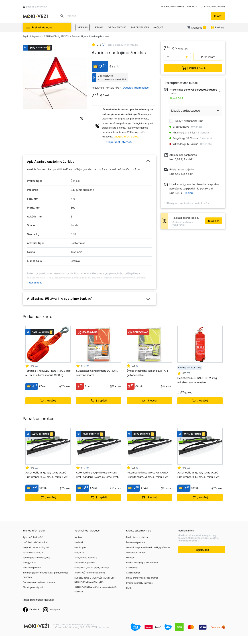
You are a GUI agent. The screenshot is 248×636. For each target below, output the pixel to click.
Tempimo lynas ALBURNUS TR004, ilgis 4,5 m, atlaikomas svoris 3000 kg (47, 373)
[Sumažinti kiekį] (167, 57)
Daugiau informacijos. (126, 136)
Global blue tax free (135, 552)
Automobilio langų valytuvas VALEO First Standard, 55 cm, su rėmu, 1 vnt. (198, 475)
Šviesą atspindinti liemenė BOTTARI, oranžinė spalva (97, 373)
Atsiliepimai (132, 567)
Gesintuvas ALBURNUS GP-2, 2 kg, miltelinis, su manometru (197, 380)
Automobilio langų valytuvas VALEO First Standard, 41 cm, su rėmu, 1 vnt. (148, 475)
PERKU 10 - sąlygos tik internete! (142, 562)
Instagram (54, 609)
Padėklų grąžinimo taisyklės (36, 557)
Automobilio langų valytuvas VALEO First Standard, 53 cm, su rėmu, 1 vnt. (97, 475)
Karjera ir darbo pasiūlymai (36, 547)
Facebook (34, 609)
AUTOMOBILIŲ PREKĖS (57, 36)
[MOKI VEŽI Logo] (36, 15)
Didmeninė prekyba (135, 542)
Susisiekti (213, 221)
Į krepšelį (196, 67)
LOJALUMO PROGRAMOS (212, 6)
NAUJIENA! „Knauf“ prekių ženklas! (91, 567)
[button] (196, 27)
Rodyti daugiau (34, 282)
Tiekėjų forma (29, 562)
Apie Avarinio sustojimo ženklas (50, 161)
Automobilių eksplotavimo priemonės (90, 36)
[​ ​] (134, 16)
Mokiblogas (80, 547)
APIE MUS (192, 6)
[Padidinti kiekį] (187, 57)
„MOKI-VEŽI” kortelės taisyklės (89, 572)
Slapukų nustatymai (33, 587)
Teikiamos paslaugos (33, 552)
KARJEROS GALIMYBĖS (172, 6)
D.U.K (128, 587)
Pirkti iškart (208, 57)
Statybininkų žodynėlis (85, 557)
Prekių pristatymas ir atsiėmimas (142, 577)
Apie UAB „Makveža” (33, 537)
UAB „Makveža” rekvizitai (35, 542)
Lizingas (130, 557)
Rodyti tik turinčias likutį (189, 121)
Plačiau (188, 193)
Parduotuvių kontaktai (137, 537)
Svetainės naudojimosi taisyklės (39, 582)
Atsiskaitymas (133, 572)
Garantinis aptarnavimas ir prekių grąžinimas (148, 547)
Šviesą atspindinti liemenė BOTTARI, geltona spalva (147, 373)
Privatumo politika (32, 567)
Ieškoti (218, 16)
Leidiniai (78, 542)
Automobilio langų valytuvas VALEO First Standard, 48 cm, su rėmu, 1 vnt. (46, 475)
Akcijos (78, 537)
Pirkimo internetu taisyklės (139, 582)
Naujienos (79, 552)
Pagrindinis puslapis (32, 36)
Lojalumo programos (84, 562)
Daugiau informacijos (136, 87)
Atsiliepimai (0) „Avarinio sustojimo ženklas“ (59, 298)
